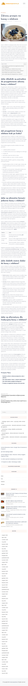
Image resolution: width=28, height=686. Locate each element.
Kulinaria (3, 12)
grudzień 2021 (5, 621)
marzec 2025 (4, 573)
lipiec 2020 (4, 659)
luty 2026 (4, 548)
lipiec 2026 (4, 537)
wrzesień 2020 (5, 655)
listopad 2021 (5, 623)
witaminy (23, 206)
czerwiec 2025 (5, 566)
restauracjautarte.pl (14, 682)
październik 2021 (5, 625)
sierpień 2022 (5, 603)
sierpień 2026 (5, 535)
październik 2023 (5, 589)
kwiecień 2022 (5, 612)
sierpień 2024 (5, 580)
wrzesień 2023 (5, 591)
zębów (15, 229)
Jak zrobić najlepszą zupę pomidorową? (14, 500)
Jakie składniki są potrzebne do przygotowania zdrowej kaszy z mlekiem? (13, 66)
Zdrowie (2, 484)
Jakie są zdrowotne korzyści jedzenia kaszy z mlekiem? (13, 70)
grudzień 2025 (5, 553)
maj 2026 (4, 542)
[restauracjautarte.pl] (10, 3)
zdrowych (11, 324)
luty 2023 (4, 600)
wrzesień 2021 (5, 628)
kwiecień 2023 (5, 598)
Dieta (2, 476)
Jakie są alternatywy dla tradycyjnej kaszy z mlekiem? (12, 74)
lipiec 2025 (4, 564)
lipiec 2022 (4, 605)
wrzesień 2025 (5, 560)
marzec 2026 (4, 546)
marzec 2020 (4, 668)
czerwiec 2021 (5, 634)
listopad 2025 (5, 555)
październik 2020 (5, 652)
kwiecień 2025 (5, 571)
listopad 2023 (5, 587)
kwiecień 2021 (5, 639)
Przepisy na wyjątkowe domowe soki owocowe (14, 383)
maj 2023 (4, 596)
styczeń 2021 (5, 646)
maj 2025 (4, 569)
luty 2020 (4, 671)
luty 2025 (4, 575)
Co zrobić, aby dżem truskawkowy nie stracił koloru (12, 459)
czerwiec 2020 (5, 662)
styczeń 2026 (5, 551)
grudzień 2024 (5, 578)
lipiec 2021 (4, 632)
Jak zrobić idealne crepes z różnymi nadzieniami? (14, 379)
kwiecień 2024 (5, 582)
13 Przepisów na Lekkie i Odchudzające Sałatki (11, 461)
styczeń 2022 (5, 618)
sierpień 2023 (5, 594)
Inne (2, 478)
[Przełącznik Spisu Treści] (24, 64)
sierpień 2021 (5, 630)
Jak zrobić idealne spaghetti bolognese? (12, 381)
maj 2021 (4, 637)
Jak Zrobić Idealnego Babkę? (7, 451)
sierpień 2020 (5, 657)
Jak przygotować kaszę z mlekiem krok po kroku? (11, 69)
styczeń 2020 (5, 673)
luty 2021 (4, 643)
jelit (22, 234)
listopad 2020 (5, 650)
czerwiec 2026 (5, 539)
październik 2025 (5, 557)
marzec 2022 (4, 614)
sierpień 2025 (5, 562)
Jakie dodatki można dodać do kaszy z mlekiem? (11, 72)
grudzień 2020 (5, 648)
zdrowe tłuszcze (14, 113)
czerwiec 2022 (5, 607)
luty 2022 (4, 616)
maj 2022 (4, 609)
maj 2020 (4, 664)
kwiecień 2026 (5, 544)
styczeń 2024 (5, 585)
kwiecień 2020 (5, 666)
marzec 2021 (4, 641)
